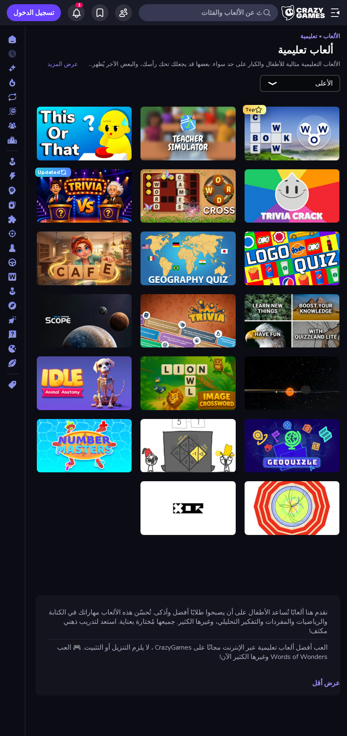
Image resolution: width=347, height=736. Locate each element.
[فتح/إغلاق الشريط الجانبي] (335, 13)
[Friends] (123, 12)
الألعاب (331, 36)
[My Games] (99, 12)
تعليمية (308, 36)
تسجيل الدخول (34, 12)
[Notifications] (76, 12)
